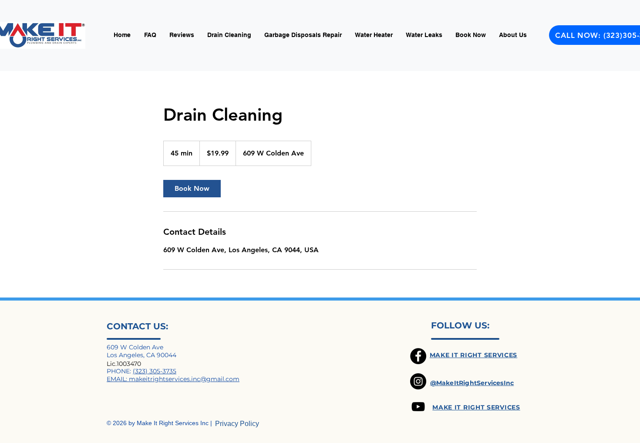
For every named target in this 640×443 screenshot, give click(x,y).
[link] (192, 188)
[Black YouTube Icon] (418, 407)
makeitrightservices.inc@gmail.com (184, 379)
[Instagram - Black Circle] (418, 381)
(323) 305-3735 (154, 371)
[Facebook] (418, 356)
